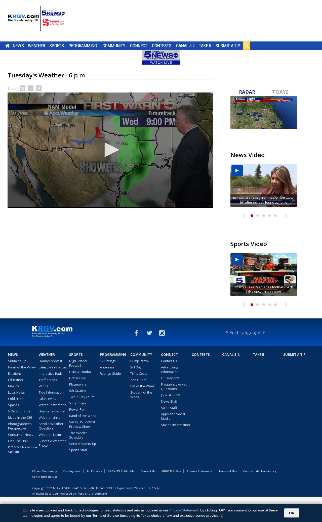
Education (15, 379)
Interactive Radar (51, 373)
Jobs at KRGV (170, 395)
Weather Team (50, 434)
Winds (43, 386)
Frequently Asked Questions (174, 386)
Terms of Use (227, 471)
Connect (138, 45)
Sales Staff (169, 407)
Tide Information (51, 392)
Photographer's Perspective (20, 426)
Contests (161, 45)
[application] (110, 150)
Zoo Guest (138, 379)
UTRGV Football (80, 371)
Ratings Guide (110, 373)
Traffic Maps (48, 379)
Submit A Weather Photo (52, 443)
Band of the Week (82, 415)
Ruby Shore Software (92, 493)
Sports (56, 45)
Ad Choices (94, 471)
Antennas (107, 367)
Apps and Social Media (173, 416)
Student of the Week (141, 394)
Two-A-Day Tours (82, 397)
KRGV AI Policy (171, 471)
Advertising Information (170, 369)
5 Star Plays (77, 403)
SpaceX (13, 405)
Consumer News (20, 434)
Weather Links (49, 417)
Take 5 (205, 45)
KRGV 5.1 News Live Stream (22, 449)
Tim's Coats (138, 373)
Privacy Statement (199, 471)
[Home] (36, 21)
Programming (83, 45)
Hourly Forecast (50, 361)
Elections (15, 373)
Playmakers (78, 384)
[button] (110, 150)
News (18, 45)
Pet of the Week (142, 386)
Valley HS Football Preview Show (82, 424)
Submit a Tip (228, 45)
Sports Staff (78, 450)
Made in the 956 (20, 417)
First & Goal (77, 378)
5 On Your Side (19, 411)
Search (246, 45)
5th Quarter (78, 390)
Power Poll (77, 409)
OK (291, 513)
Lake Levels (47, 398)
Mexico (13, 386)
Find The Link (18, 441)
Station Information (175, 424)
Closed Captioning (44, 471)
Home (7, 45)
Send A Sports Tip (82, 443)
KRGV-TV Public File (121, 471)
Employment (72, 471)
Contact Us (169, 361)
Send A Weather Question (51, 426)
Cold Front (15, 398)
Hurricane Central (52, 411)
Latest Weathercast (53, 367)
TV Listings (108, 361)
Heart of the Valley (22, 367)
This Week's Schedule (78, 435)
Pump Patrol (139, 361)
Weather (36, 45)
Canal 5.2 (185, 45)
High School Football (78, 363)
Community (113, 45)
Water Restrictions (52, 405)
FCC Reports (170, 378)
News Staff (169, 401)
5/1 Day (135, 367)
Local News (16, 392)
